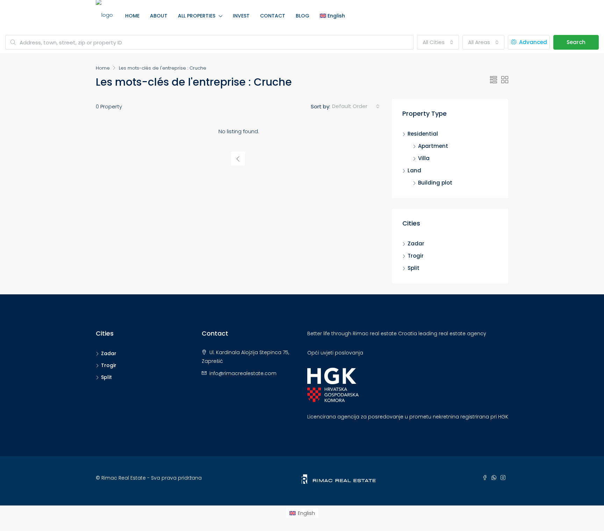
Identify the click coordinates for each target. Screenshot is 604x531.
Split (413, 268)
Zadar (416, 243)
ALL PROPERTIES (196, 15)
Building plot (435, 182)
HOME (132, 15)
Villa (424, 158)
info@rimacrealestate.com (242, 373)
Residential (423, 133)
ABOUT (158, 15)
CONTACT (272, 15)
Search (576, 42)
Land (414, 170)
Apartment (433, 146)
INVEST (241, 15)
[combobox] (438, 42)
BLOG (302, 15)
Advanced (532, 42)
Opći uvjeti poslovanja (335, 352)
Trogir (416, 255)
